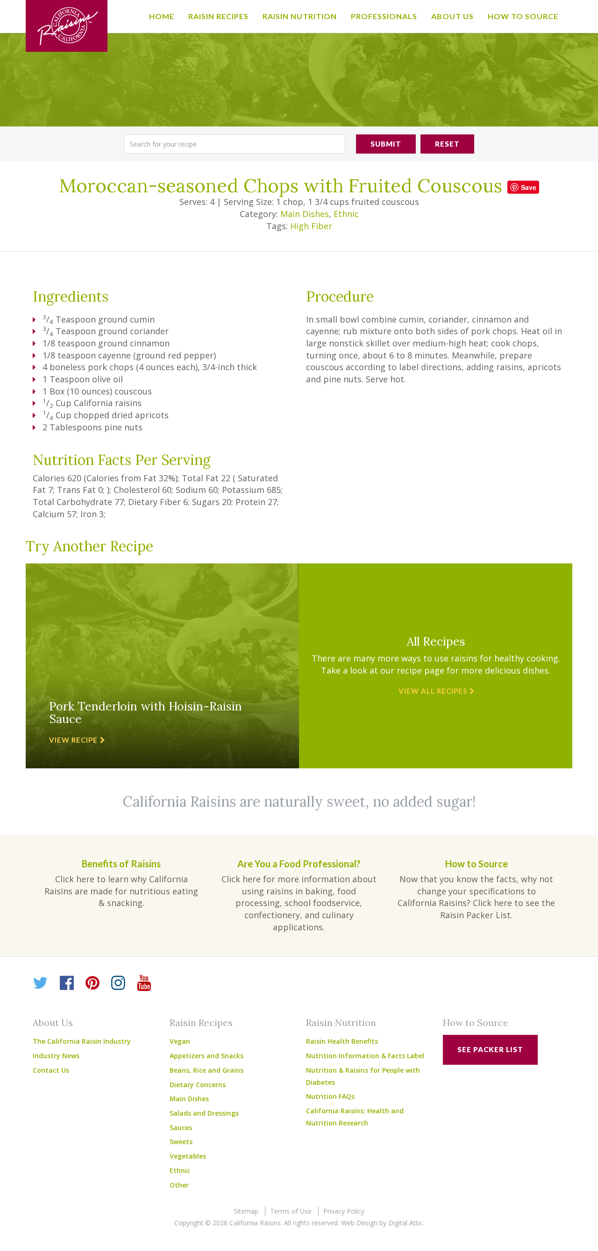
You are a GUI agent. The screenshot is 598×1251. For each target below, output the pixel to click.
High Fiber (311, 226)
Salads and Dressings (204, 1113)
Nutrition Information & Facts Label (365, 1055)
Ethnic (346, 213)
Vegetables (188, 1156)
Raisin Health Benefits (342, 1041)
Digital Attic (405, 1222)
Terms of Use (291, 1211)
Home (161, 16)
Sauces (181, 1127)
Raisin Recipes (218, 16)
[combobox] (234, 144)
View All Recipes (433, 691)
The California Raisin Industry (82, 1041)
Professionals (384, 16)
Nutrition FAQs (330, 1096)
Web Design (359, 1222)
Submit (385, 144)
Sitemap (246, 1211)
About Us (452, 16)
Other (179, 1185)
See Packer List (490, 1049)
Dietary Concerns (198, 1084)
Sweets (181, 1141)
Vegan (180, 1041)
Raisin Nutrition (300, 16)
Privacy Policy (343, 1211)
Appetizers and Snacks (206, 1055)
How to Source (523, 16)
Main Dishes (304, 213)
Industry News (56, 1055)
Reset (447, 144)
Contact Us (51, 1070)
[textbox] (234, 144)
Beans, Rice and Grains (206, 1070)
